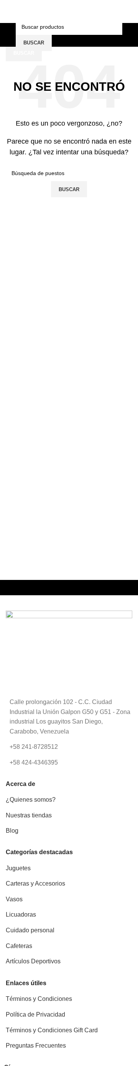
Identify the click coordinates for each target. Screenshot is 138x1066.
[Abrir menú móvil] (9, 35)
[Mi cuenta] (129, 35)
